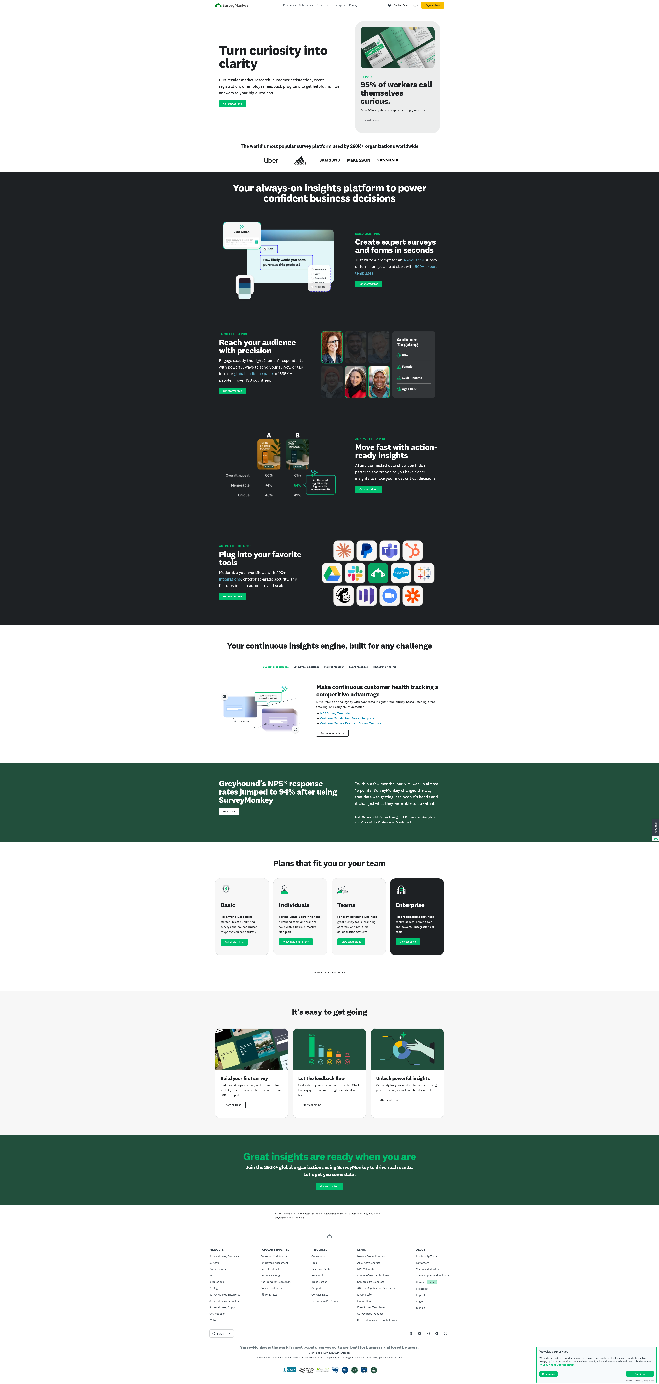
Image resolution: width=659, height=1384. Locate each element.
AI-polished (413, 260)
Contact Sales (401, 5)
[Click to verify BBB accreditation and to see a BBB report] (289, 1371)
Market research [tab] (334, 667)
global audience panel (254, 373)
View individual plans (296, 942)
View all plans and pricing (329, 972)
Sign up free (433, 5)
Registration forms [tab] (384, 667)
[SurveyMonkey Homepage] (232, 5)
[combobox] (221, 1333)
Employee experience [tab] (306, 667)
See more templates (332, 733)
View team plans (351, 942)
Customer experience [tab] (276, 667)
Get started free (232, 103)
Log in (415, 5)
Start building (233, 1105)
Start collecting (312, 1105)
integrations (230, 579)
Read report (372, 120)
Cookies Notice (566, 1364)
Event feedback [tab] (358, 667)
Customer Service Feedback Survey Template (350, 723)
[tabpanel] (329, 709)
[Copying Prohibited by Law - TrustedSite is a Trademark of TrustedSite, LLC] (323, 1371)
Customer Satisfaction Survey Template (347, 718)
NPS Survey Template (335, 713)
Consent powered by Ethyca (637, 1380)
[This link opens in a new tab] (411, 1333)
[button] (655, 830)
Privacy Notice (547, 1364)
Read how (229, 811)
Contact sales (408, 942)
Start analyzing (389, 1100)
